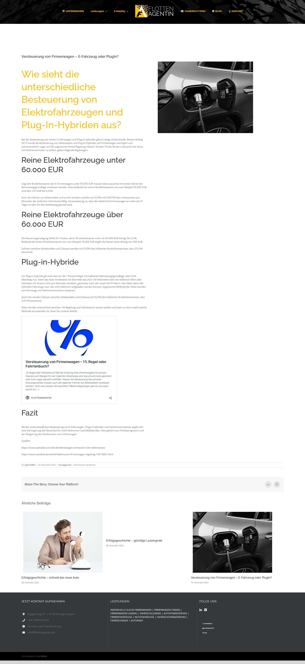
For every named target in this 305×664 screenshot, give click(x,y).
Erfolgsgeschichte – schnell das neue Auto (60, 542)
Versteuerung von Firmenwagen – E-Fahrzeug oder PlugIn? (235, 542)
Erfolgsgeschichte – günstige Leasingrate (137, 540)
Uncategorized (64, 464)
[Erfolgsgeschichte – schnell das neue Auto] (64, 542)
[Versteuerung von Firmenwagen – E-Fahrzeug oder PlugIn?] (240, 542)
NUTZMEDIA (42, 656)
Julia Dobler (30, 464)
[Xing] (205, 610)
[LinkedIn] (200, 610)
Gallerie (69, 542)
